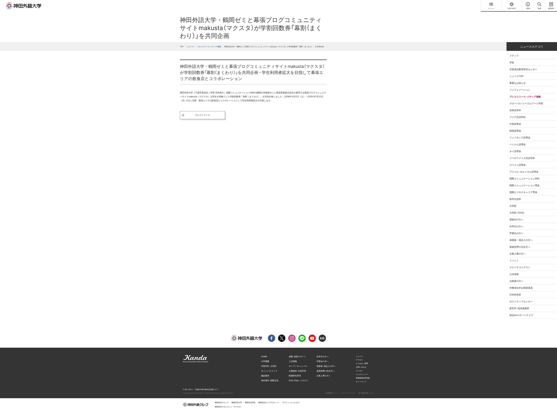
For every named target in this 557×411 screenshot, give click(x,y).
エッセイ (359, 371)
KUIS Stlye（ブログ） (299, 380)
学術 (511, 62)
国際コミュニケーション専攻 (524, 185)
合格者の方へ (516, 281)
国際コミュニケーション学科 (524, 178)
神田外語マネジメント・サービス (228, 407)
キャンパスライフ (269, 371)
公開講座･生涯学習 (297, 371)
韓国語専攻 (515, 130)
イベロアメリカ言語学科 (522, 158)
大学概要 (265, 361)
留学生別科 (515, 199)
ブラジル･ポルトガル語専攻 (523, 171)
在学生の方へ (516, 226)
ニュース (190, 46)
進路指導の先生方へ (519, 246)
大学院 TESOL (517, 212)
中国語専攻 (515, 123)
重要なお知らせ (517, 83)
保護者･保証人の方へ (326, 366)
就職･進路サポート (297, 356)
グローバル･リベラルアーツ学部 (526, 103)
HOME (264, 356)
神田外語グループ (222, 402)
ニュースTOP (516, 76)
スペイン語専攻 (517, 164)
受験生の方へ (516, 219)
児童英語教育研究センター (523, 69)
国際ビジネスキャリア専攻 (523, 192)
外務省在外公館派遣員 (521, 287)
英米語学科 (515, 110)
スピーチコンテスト (519, 267)
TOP (181, 46)
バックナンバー (362, 374)
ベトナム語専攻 (517, 144)
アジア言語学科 (517, 117)
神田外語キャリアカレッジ (268, 402)
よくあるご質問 (362, 363)
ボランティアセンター (521, 301)
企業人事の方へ (517, 253)
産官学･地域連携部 (519, 308)
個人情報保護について (366, 393)
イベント (514, 260)
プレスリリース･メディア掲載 (209, 46)
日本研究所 (515, 294)
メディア (514, 55)
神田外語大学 (237, 402)
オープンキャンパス (298, 366)
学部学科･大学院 (268, 366)
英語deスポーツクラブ (521, 315)
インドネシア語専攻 (519, 137)
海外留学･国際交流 (269, 380)
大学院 (512, 205)
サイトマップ (361, 381)
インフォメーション (519, 89)
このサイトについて (348, 393)
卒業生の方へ (516, 233)
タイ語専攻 (515, 151)
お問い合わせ (361, 367)
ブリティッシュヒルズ (290, 402)
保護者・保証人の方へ (521, 240)
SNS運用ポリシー (331, 393)
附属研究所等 (295, 375)
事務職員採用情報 (363, 378)
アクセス (359, 360)
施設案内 (265, 375)
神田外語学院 (250, 402)
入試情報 (514, 274)
